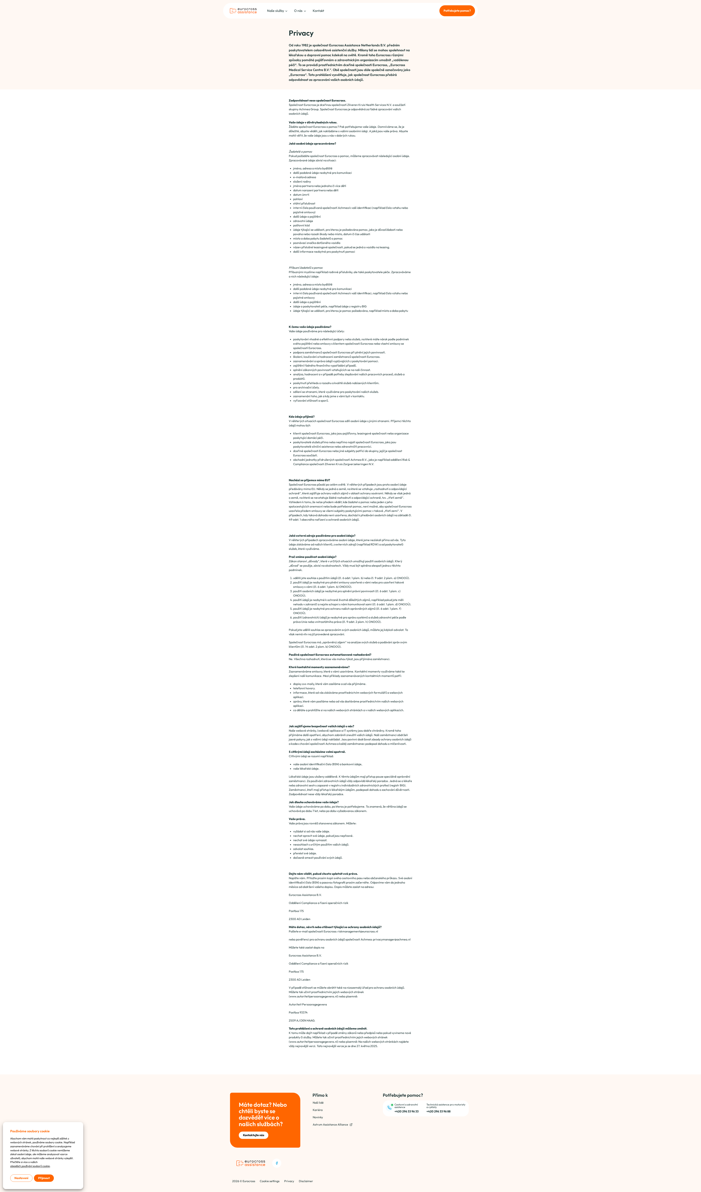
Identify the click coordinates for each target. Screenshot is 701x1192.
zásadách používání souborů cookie (30, 1166)
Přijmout (44, 1178)
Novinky (318, 1117)
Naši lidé (318, 1102)
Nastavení (21, 1178)
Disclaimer (306, 1181)
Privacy (289, 1181)
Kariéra (318, 1110)
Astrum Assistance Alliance (330, 1124)
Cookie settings (269, 1181)
